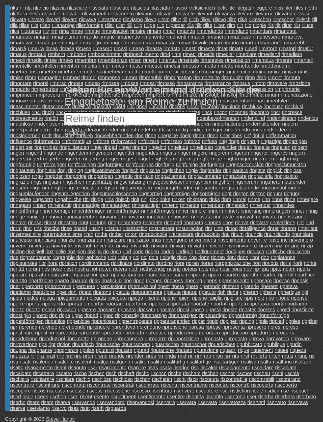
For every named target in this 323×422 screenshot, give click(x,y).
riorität (17, 269)
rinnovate (223, 216)
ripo (270, 298)
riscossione (117, 390)
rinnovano (133, 216)
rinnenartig (60, 205)
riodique (184, 251)
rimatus (18, 54)
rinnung (98, 222)
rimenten (69, 66)
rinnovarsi (179, 216)
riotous (189, 269)
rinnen (39, 205)
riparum (79, 280)
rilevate (36, 19)
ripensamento (234, 280)
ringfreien (263, 158)
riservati (256, 402)
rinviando (139, 245)
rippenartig (127, 315)
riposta (213, 309)
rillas (24, 25)
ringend (33, 153)
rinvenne (278, 240)
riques (281, 350)
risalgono (120, 361)
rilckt (222, 8)
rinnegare (307, 199)
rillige (149, 25)
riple (259, 298)
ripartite (268, 274)
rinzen (266, 245)
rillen (45, 25)
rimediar (225, 54)
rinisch (122, 199)
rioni (231, 257)
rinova (242, 222)
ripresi (274, 327)
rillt (198, 25)
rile (231, 8)
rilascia (58, 8)
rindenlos (308, 118)
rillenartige (63, 25)
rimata (236, 48)
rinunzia (66, 240)
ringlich (275, 170)
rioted (105, 269)
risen (73, 396)
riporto (17, 309)
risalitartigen (225, 361)
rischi (277, 373)
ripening (193, 280)
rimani (134, 42)
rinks (214, 199)
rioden (152, 251)
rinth (88, 234)
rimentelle (21, 66)
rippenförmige (273, 315)
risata (165, 367)
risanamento (39, 367)
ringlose (293, 170)
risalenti (83, 361)
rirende (117, 356)
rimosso (166, 83)
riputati (141, 350)
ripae (275, 269)
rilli (129, 25)
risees (41, 396)
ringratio (124, 176)
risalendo (43, 361)
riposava (166, 309)
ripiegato (117, 298)
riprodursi (283, 332)
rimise (16, 77)
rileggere (262, 8)
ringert (34, 158)
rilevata (18, 19)
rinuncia (254, 234)
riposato (146, 309)
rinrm (16, 228)
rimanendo (128, 37)
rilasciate (119, 8)
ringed (110, 147)
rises (73, 408)
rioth (134, 269)
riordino (164, 263)
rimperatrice (44, 89)
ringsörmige (177, 193)
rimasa (66, 48)
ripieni (184, 298)
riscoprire (20, 390)
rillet (120, 25)
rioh (112, 257)
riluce (307, 25)
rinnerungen (276, 211)
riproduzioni (52, 338)
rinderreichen (48, 129)
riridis (170, 356)
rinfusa (209, 141)
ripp (53, 315)
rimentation (237, 60)
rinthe (101, 234)
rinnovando (108, 216)
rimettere (68, 71)
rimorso (58, 83)
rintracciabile (153, 234)
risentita (195, 396)
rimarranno (270, 42)
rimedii (17, 60)
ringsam (52, 182)
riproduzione (24, 338)
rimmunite (232, 77)
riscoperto (286, 385)
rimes (118, 66)
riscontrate (99, 385)
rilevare (244, 13)
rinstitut (113, 228)
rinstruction (135, 228)
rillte (207, 25)
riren (88, 356)
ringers (17, 158)
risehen (58, 396)
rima (64, 31)
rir (33, 356)
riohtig (124, 257)
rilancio (41, 8)
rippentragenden (172, 321)
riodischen (298, 251)
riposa (49, 309)
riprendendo (72, 327)
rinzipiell (35, 251)
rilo (248, 25)
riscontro (219, 385)
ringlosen (20, 176)
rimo (261, 77)
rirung (301, 356)
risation (181, 367)
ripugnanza (65, 350)
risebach (299, 390)
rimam (154, 31)
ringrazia (143, 176)
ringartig (250, 141)
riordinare (121, 263)
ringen (17, 153)
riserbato (306, 396)
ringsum (110, 187)
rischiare (65, 379)
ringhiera (46, 170)
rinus (155, 240)
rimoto (259, 83)
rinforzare (148, 141)
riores (206, 263)
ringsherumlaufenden (283, 182)
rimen (135, 60)
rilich (194, 19)
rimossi (148, 83)
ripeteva (289, 286)
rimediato (291, 54)
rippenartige (153, 315)
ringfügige (187, 164)
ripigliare (233, 298)
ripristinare (22, 332)
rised (15, 396)
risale (26, 361)
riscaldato (21, 373)
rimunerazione (296, 95)
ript (52, 344)
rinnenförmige (55, 211)
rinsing (96, 228)
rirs (235, 356)
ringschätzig (99, 182)
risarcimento (112, 367)
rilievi (205, 19)
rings (36, 182)
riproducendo (182, 332)
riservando (83, 402)
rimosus (241, 83)
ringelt (245, 147)
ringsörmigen (205, 193)
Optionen (75, 132)
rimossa (110, 83)
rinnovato (266, 216)
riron (218, 356)
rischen (210, 373)
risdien (272, 390)
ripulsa (87, 350)
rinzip (307, 245)
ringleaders (235, 170)
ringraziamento (204, 176)
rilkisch (303, 19)
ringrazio (19, 182)
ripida (16, 298)
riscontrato (147, 385)
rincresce (292, 112)
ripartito (18, 280)
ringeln (139, 147)
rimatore (268, 48)
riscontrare (22, 385)
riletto (311, 8)
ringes (112, 158)
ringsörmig (150, 193)
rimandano (236, 31)
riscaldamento (234, 367)
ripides (31, 298)
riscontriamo (194, 385)
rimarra (248, 42)
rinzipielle (55, 251)
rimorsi (40, 83)
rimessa (134, 66)
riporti (277, 303)
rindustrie (63, 135)
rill (314, 19)
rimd (165, 54)
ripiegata (96, 298)
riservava (297, 402)
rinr (300, 222)
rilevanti (204, 13)
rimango (92, 42)
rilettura (18, 13)
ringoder (53, 176)
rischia (292, 373)
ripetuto (207, 292)
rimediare (246, 54)
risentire (176, 396)
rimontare (21, 83)
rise (285, 390)
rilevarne (264, 13)
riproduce (156, 332)
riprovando (277, 338)
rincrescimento (26, 118)
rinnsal (35, 222)
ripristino (44, 332)
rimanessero (266, 37)
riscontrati (123, 385)
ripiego (135, 298)
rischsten (162, 379)
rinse (66, 228)
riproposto (236, 338)
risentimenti (123, 396)
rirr (227, 356)
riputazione (206, 350)
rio (106, 251)
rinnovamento (79, 216)
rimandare (261, 31)
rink (154, 199)
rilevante (185, 13)
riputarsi (105, 350)
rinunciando (277, 234)
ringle (192, 170)
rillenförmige (89, 25)
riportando (53, 303)
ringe (96, 147)
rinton (131, 234)
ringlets (257, 170)
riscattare (43, 373)
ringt (227, 193)
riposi (183, 309)
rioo (265, 257)
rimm (30, 77)
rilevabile (51, 13)
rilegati (243, 8)
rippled (276, 321)
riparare (19, 274)
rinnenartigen (115, 205)
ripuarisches (221, 344)
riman (169, 31)
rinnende (189, 205)
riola (153, 257)
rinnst (50, 222)
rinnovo (18, 222)
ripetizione (43, 292)
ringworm (43, 199)
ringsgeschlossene (167, 182)
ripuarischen (165, 344)
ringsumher (207, 187)
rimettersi (90, 71)
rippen (107, 315)
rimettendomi (275, 66)
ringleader (210, 170)
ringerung (93, 158)
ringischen (173, 170)
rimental (168, 60)
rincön (51, 118)
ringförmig (287, 158)
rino (112, 222)
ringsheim (200, 182)
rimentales (212, 60)
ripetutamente (146, 292)
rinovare (259, 222)
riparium (180, 274)
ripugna (18, 350)
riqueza (298, 350)
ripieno (199, 298)
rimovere (277, 83)
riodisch (255, 251)
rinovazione (282, 222)
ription (64, 344)
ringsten (90, 187)
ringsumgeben (136, 187)
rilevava (87, 19)
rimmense (109, 77)
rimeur (172, 71)
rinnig (312, 211)
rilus (14, 31)
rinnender (260, 205)
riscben (96, 373)
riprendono (149, 327)
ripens (210, 280)
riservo (59, 408)
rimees (65, 60)
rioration (68, 263)
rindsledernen (25, 135)
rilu (296, 25)
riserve (17, 408)
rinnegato (20, 205)
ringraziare (235, 176)
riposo (197, 309)
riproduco (209, 332)
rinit (135, 199)
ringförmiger (110, 164)
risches (244, 373)
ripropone (101, 338)
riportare (114, 303)
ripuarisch (83, 344)
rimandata (285, 31)
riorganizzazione (232, 263)
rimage (92, 31)
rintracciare (181, 234)
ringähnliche (68, 199)
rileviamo (133, 19)
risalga (101, 361)
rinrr (27, 228)
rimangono (114, 42)
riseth (97, 408)
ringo (37, 176)
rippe (77, 315)
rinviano (160, 245)
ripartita (249, 274)
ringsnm (19, 187)
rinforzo (191, 141)
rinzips (94, 251)
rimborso (76, 54)
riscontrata (74, 385)
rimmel (88, 77)
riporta (33, 303)
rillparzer (175, 25)
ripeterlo (250, 286)
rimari (215, 42)
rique (243, 350)
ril (21, 8)
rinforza (101, 141)
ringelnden (201, 147)
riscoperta (262, 385)
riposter (247, 309)
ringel (125, 147)
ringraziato (286, 176)
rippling (310, 321)
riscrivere (184, 390)
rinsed (80, 228)
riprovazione (23, 344)
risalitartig (174, 361)
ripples (293, 321)
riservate (207, 402)
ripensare (261, 280)
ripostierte (302, 309)
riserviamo (38, 408)
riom (182, 257)
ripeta (177, 286)
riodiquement (209, 251)
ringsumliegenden (70, 193)
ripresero (256, 327)
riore (179, 263)
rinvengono (175, 240)
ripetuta (121, 292)
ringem (299, 147)
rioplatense (283, 257)
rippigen (229, 321)
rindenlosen (47, 124)
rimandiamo (65, 37)
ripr (13, 327)
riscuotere (207, 390)
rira (40, 356)
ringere (200, 153)
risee (27, 396)
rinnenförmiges (157, 211)
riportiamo (296, 303)
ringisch (130, 170)
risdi (224, 390)
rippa (64, 315)
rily (46, 31)
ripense (281, 280)
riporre (17, 303)
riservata (186, 402)
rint (208, 228)
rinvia (122, 245)
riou (214, 269)
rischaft (126, 373)
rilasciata (98, 8)
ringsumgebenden (173, 187)
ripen (138, 280)
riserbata (285, 396)
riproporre (156, 338)
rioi (136, 257)
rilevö (164, 19)
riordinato (144, 263)
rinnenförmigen (88, 211)
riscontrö (240, 385)
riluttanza (31, 31)
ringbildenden (74, 147)
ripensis (299, 280)
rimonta (291, 77)
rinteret (288, 228)
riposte (229, 309)
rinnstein (67, 222)
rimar (148, 42)
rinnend (170, 205)
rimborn (56, 54)
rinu (225, 234)
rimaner (196, 37)
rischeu (262, 373)
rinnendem (213, 205)
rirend (101, 356)
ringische (150, 170)
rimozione (299, 83)
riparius (198, 274)
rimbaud (37, 54)
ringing (75, 170)
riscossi (95, 390)
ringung (292, 193)
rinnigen (35, 216)
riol (144, 257)
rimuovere (41, 100)
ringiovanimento (102, 170)
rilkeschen (260, 19)
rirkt (182, 356)
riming (259, 71)
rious (236, 269)
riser (252, 396)
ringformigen (238, 158)
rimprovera (48, 95)
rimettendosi (24, 71)
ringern (297, 153)
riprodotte (89, 332)
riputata (123, 350)
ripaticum (111, 280)
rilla (14, 25)
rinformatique (76, 141)
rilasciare (77, 8)
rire (78, 356)
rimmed (71, 77)
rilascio (179, 8)
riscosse (76, 390)
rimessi (172, 66)
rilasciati (140, 8)
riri (160, 356)
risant (60, 367)
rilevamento (121, 13)
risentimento (151, 396)
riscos (38, 390)
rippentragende (135, 321)
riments (88, 66)
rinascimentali (25, 106)
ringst (57, 187)
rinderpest (21, 129)
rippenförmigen (27, 321)
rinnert (232, 211)
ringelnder (225, 147)
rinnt (83, 222)
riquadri (228, 350)
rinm (226, 199)
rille (34, 25)
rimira (274, 71)
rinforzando (123, 141)
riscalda (209, 367)
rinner (182, 211)
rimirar (289, 71)
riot (93, 269)
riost (68, 269)
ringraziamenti (170, 176)
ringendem (76, 153)
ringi (62, 170)
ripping (246, 321)
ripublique (274, 344)
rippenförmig (243, 315)
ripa (264, 269)
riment (150, 60)
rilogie (259, 25)
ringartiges (46, 147)
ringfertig (161, 158)
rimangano (69, 42)
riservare (165, 402)
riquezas (19, 356)
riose (56, 269)
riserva (62, 402)
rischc (142, 373)
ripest (163, 286)
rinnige (17, 216)
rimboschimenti (105, 54)
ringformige (209, 158)
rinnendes (283, 205)
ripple (262, 321)
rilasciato (160, 8)
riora (52, 263)
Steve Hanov (60, 419)
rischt (180, 379)
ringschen (73, 182)
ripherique (289, 292)
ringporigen (100, 176)
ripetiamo (20, 292)
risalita (155, 361)
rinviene (214, 245)
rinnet (297, 211)
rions (242, 257)
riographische (91, 257)
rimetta (208, 66)
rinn (266, 199)
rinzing (292, 245)
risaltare (302, 361)
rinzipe (17, 251)
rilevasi (301, 13)
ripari (104, 274)
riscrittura (161, 390)
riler (288, 8)
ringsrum (39, 187)
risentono (235, 396)
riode (138, 251)
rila (28, 8)
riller (109, 25)
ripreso (290, 327)
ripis (248, 298)
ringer (184, 153)
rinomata (153, 222)
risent (86, 396)
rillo (160, 25)
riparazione (60, 274)
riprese (213, 327)
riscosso (140, 390)
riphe (232, 292)
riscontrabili (261, 379)
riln (240, 25)
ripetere (230, 286)
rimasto (206, 48)
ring (223, 141)
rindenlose (21, 124)
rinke (164, 199)
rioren (192, 263)
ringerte (51, 158)
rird (69, 356)
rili (184, 19)
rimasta (153, 48)
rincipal (63, 112)
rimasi (120, 48)
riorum (33, 269)
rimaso (136, 48)
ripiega (47, 298)
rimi (231, 71)
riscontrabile (233, 379)
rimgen (218, 71)
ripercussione (111, 286)
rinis (109, 199)
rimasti (189, 48)
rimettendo (247, 66)
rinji (144, 199)
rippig (212, 321)
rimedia (206, 54)
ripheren (249, 292)
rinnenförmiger (123, 211)
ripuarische (107, 344)
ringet (144, 158)
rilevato (69, 19)
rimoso (92, 83)
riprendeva (123, 327)
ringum (274, 193)
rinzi (278, 245)
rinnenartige (86, 205)
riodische (276, 251)
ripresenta (233, 327)
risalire (139, 361)
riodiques (235, 251)
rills (190, 25)
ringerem (219, 153)
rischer (227, 373)
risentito (214, 396)
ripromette (77, 338)
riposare (87, 309)
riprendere (98, 327)
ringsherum (245, 182)
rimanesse (239, 37)
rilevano (165, 13)
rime (176, 54)
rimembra (85, 60)
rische (174, 373)
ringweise (20, 199)
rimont (275, 77)
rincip (48, 112)
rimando (89, 37)
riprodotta (66, 332)
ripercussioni (142, 286)
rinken (178, 199)
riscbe (80, 373)
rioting (174, 269)
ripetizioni (67, 292)
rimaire (138, 31)
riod (127, 251)
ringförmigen (82, 164)
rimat (222, 48)
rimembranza (112, 60)
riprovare (301, 338)
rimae (76, 31)
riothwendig (153, 269)
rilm (231, 25)
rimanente (153, 37)
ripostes (266, 309)
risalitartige (199, 361)
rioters (120, 269)
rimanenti (176, 37)
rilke (242, 19)
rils (270, 25)
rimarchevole (193, 42)
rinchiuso (20, 112)
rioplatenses (23, 263)
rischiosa (102, 379)
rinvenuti (82, 245)
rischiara (19, 379)
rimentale (188, 60)
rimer (104, 66)
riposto (40, 315)
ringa (233, 141)
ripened (154, 280)
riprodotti (111, 332)
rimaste (172, 48)
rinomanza (129, 222)
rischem (192, 373)
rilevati (52, 19)
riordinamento (94, 263)
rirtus (287, 356)
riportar (96, 303)
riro (207, 356)
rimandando (210, 31)
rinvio (242, 245)
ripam (289, 269)
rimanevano (23, 42)
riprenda (28, 327)
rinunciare (302, 234)
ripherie (268, 292)
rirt (254, 356)
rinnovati (244, 216)
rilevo (150, 19)
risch (111, 373)
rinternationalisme (62, 234)
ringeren (240, 153)
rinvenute (61, 245)
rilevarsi (283, 13)
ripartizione (41, 280)
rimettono (152, 71)
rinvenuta (39, 245)
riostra (82, 269)
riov (248, 269)
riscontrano (288, 379)
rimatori (287, 48)
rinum (237, 234)
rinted (231, 228)
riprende (48, 327)
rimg (204, 71)
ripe (127, 280)
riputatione (162, 350)
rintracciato (207, 234)
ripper (198, 321)
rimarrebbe (296, 42)
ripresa (196, 327)
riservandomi (111, 402)
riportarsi (159, 303)
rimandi (42, 37)
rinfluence (21, 141)
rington (257, 193)
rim (54, 31)
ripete (191, 286)
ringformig (184, 158)
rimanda (186, 31)
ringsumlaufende (240, 187)
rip (256, 269)
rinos (228, 222)
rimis (303, 71)
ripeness (173, 280)
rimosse (129, 83)
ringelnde (178, 147)
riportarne (137, 303)
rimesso (190, 66)
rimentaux (263, 60)
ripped (91, 315)
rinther (116, 234)
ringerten (72, 158)
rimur (59, 100)
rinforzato (171, 141)
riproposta (212, 338)
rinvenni (19, 245)
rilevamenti (94, 13)
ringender (124, 153)
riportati (219, 303)
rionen (218, 257)
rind (64, 118)
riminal (244, 71)
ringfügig (164, 164)
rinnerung (251, 211)
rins (38, 228)
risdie (257, 390)
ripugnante (40, 350)
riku (14, 8)
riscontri (170, 385)
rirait (50, 356)
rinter (273, 228)
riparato (37, 274)
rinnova (54, 216)
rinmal (239, 199)
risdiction (240, 390)
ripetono (102, 292)
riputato (183, 350)
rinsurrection (190, 228)
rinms (254, 199)
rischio (83, 379)
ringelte (261, 147)
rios (46, 269)
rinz (254, 245)
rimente (283, 60)
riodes (167, 251)
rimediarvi (269, 54)
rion (193, 257)
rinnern (215, 211)
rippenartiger (213, 315)
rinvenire (257, 240)
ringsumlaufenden (280, 187)
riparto (62, 280)
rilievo (219, 19)
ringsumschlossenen (114, 193)
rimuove (19, 100)
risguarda (115, 408)
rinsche (51, 228)
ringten (241, 193)
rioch (115, 251)
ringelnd (157, 147)
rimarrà (18, 48)
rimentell (303, 60)
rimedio (34, 60)
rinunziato (138, 240)
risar (92, 367)
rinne (289, 199)
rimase (83, 48)
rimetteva (112, 71)
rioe (14, 257)
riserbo (17, 402)
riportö (33, 309)
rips (43, 344)
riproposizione (183, 338)
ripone (282, 298)
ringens (168, 153)
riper (15, 286)
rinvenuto (104, 245)
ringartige (271, 141)
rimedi (190, 54)
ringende (53, 153)
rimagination (115, 31)
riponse (299, 298)
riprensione (174, 327)
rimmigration (178, 77)
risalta (264, 361)
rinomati (173, 222)
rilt (278, 25)
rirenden (135, 356)
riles (298, 8)
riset (85, 408)
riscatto (64, 373)
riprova (256, 338)
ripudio (294, 344)
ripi (305, 292)
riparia (118, 274)
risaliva (248, 361)
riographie (63, 257)
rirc (60, 356)
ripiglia (215, 298)
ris (311, 356)
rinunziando (89, 240)
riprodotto (133, 332)
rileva (34, 13)
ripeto (85, 292)
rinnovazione (292, 216)
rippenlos (55, 321)
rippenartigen (183, 315)
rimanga (47, 42)
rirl (191, 356)
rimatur (305, 48)
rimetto (132, 71)
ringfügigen (211, 164)
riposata (127, 309)
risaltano (282, 361)
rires (151, 356)
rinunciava (44, 240)
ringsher (222, 182)
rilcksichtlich (202, 8)
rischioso (123, 379)
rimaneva (292, 37)
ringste (72, 187)
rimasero (102, 48)
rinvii (230, 245)
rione (203, 257)
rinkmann (197, 199)
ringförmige (22, 164)
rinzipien (76, 251)
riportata (179, 303)
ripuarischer (193, 344)
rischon (142, 379)
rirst (245, 356)
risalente (64, 361)
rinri (310, 222)
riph (221, 292)
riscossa (56, 390)
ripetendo (210, 286)
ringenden (101, 153)
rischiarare (42, 379)
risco (192, 379)
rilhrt (176, 19)
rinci (36, 112)
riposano (66, 309)
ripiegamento (70, 298)
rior (42, 263)
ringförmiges (140, 164)
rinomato (193, 222)
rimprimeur (22, 95)
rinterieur (308, 228)
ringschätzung (129, 182)
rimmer (130, 77)
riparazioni (85, 274)
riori (256, 263)
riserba (266, 396)
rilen (278, 8)
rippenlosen (104, 321)
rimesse (154, 66)
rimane (107, 37)
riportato (238, 303)
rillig (138, 25)
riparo (214, 274)
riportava (259, 303)
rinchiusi (294, 106)
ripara (303, 269)
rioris (285, 263)
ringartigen (295, 141)
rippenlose (78, 321)
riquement (262, 350)
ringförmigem (51, 164)
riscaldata (286, 367)
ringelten (280, 147)
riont (254, 257)
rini (86, 199)
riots (203, 269)
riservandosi (140, 402)
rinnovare (155, 216)
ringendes (147, 153)
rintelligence (252, 228)
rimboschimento (141, 54)
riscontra (209, 379)
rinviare (178, 245)
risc (195, 367)
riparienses (157, 274)
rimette (225, 66)
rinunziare (115, 240)
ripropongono (128, 338)
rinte (219, 228)
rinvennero (301, 240)
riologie (168, 257)
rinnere (198, 211)
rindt (47, 135)
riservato (276, 402)
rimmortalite (206, 77)
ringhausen (22, 170)
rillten (220, 25)
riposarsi (106, 309)
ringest (128, 158)
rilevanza (225, 13)
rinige (97, 199)
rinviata (196, 245)
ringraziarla (260, 176)
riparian (134, 274)
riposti (283, 309)
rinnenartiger (146, 205)
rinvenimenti (202, 240)
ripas (94, 280)
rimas (51, 48)
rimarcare (166, 42)
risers (47, 402)
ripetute (172, 292)
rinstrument (161, 228)
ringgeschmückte (245, 164)
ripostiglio (20, 315)
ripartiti (285, 274)
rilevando (145, 13)
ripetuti (189, 292)
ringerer (259, 153)
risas (152, 367)
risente (101, 396)
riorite (310, 263)
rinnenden (237, 205)
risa (14, 361)
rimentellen (45, 66)
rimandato (21, 37)
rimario (231, 42)
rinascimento (56, 106)
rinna (277, 199)
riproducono (234, 332)
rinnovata (201, 216)
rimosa (75, 83)
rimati (251, 48)
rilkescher (283, 19)
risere (33, 402)
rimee (50, 60)
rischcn (159, 373)
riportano (76, 303)
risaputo (77, 367)
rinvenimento (232, 240)
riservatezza (232, 402)
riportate (200, 303)
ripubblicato (249, 344)
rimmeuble (151, 77)
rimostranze (217, 83)
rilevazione (109, 19)
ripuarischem (135, 344)
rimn (250, 77)
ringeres (279, 153)
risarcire (137, 367)
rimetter (48, 71)
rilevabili (71, 13)
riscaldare (263, 367)
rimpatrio (20, 89)
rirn (198, 356)
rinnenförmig (24, 211)
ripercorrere (58, 286)
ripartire (231, 274)
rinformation (46, 141)
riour (225, 269)
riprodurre (260, 332)
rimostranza (189, 83)
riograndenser (35, 257)
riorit (297, 263)
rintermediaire (25, 234)
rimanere (216, 37)
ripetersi (269, 286)
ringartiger (21, 147)
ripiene (168, 298)
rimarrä (36, 48)
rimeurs (188, 71)
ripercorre (32, 286)
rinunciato (21, 240)
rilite (231, 19)
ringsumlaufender (29, 193)
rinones (213, 222)
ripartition (305, 274)
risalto (16, 367)
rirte (262, 356)
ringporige (75, 176)
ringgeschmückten (285, 164)
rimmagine (49, 77)
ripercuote (84, 286)
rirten (274, 356)
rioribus (270, 263)
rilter (287, 25)
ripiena (152, 298)
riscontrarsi (48, 385)
